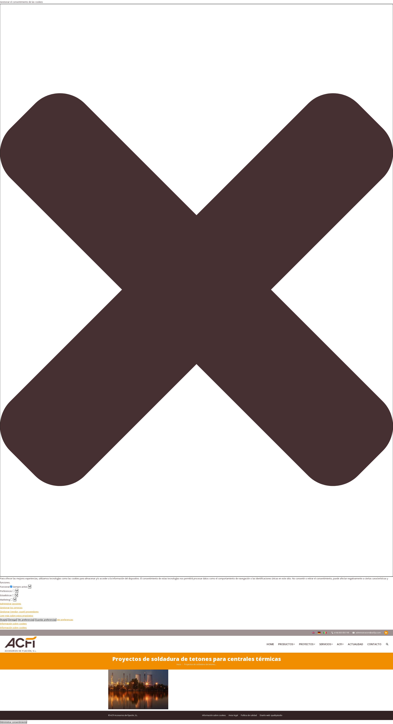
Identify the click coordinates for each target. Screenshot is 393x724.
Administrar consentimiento (13, 722)
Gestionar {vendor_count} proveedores (19, 611)
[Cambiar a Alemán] (319, 633)
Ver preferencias (26, 619)
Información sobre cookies (13, 623)
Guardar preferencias (45, 619)
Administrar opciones (10, 603)
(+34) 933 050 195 (341, 632)
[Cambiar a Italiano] (325, 633)
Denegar (12, 619)
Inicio (179, 664)
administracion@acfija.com (368, 632)
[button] (196, 290)
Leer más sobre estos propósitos (16, 615)
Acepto (3, 619)
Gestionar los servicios (11, 607)
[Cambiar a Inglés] (313, 633)
